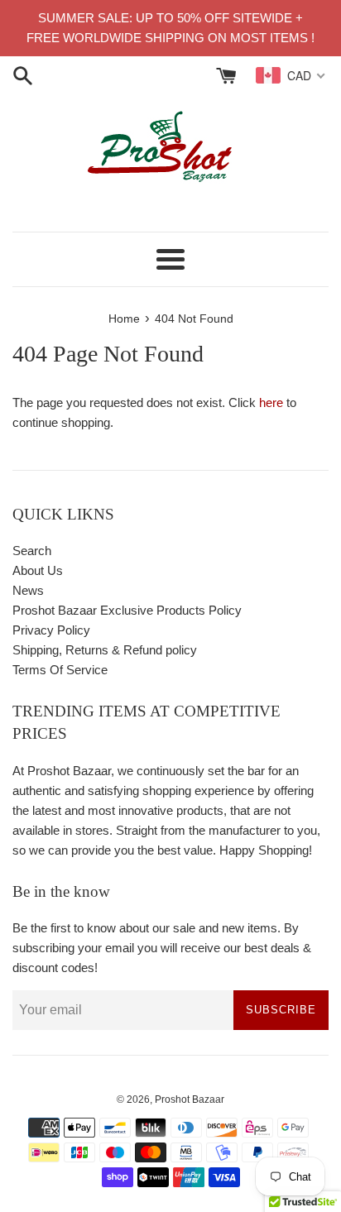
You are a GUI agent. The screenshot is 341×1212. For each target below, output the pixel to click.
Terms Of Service (60, 670)
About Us (37, 570)
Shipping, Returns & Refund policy (104, 650)
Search (31, 551)
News (28, 590)
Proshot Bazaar (189, 1099)
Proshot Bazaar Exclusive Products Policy (127, 610)
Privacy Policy (51, 630)
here (271, 402)
